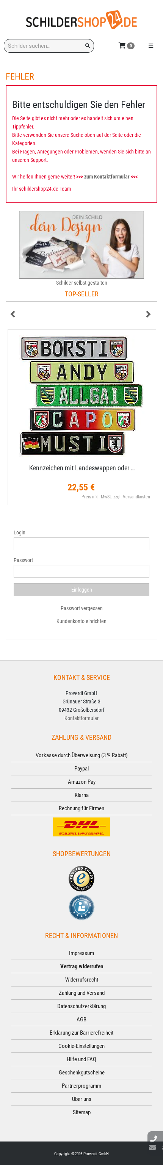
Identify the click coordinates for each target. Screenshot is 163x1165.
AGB (81, 1019)
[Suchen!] (88, 46)
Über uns (81, 1099)
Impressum (81, 953)
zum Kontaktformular (107, 177)
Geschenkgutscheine (82, 1072)
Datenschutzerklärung (81, 1006)
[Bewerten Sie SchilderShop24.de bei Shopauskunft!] (81, 907)
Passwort (23, 560)
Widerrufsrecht (81, 979)
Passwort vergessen (82, 608)
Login (19, 532)
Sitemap (82, 1112)
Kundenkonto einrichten (81, 621)
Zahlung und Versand (82, 993)
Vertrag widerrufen (81, 966)
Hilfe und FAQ (81, 1059)
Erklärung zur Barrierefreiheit (81, 1032)
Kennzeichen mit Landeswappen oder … (82, 468)
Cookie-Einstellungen (81, 1046)
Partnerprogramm (81, 1085)
